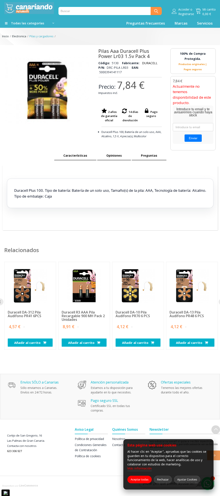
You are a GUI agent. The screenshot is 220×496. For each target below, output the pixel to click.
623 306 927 (14, 451)
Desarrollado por (20, 485)
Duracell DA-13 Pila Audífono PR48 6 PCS (187, 314)
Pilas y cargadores (41, 36)
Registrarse (186, 14)
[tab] (75, 155)
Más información (139, 468)
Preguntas (149, 155)
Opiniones (114, 155)
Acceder (183, 9)
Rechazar (163, 479)
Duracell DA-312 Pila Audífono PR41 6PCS (24, 314)
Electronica (19, 36)
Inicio (5, 36)
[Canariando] (29, 8)
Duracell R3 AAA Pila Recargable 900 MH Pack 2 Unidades (83, 315)
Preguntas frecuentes (145, 23)
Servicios (205, 23)
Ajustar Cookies (187, 479)
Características (75, 155)
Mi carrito (209, 9)
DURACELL (149, 63)
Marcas (181, 23)
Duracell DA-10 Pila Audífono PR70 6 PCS (133, 314)
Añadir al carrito (27, 342)
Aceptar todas (139, 479)
